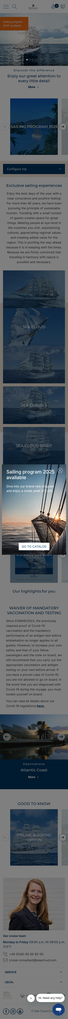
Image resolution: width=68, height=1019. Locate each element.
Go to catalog (34, 546)
